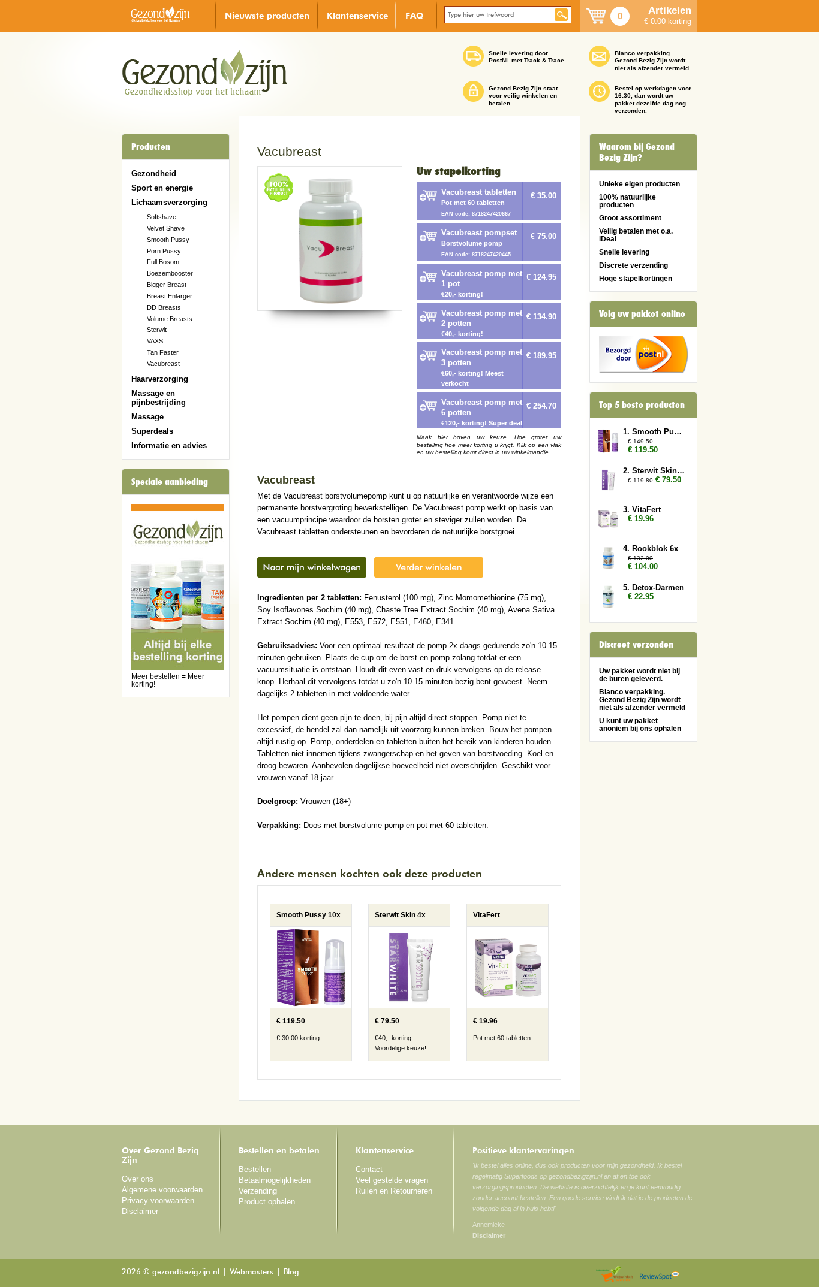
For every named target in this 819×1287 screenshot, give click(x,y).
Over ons (137, 1178)
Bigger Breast (166, 284)
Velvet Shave (166, 228)
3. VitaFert (642, 509)
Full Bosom (163, 261)
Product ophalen (267, 1201)
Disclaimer (140, 1211)
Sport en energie (162, 187)
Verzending (258, 1190)
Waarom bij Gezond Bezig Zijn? (637, 152)
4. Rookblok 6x (650, 548)
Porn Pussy (164, 251)
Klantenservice (357, 15)
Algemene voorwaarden (162, 1189)
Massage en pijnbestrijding (158, 398)
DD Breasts (164, 307)
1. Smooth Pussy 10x (654, 431)
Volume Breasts (169, 318)
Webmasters (251, 1272)
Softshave (161, 216)
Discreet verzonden (636, 644)
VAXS (155, 341)
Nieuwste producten (267, 15)
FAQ (414, 15)
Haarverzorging (159, 378)
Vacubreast (163, 363)
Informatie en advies (169, 445)
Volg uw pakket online (642, 314)
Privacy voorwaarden (158, 1200)
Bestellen (255, 1169)
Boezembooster (170, 273)
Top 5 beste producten (642, 405)
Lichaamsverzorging (169, 202)
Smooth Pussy (168, 239)
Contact (369, 1169)
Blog (291, 1272)
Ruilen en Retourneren (394, 1190)
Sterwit (157, 329)
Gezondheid (153, 173)
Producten (150, 146)
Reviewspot (659, 1275)
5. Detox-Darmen (653, 587)
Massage (147, 416)
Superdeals (152, 431)
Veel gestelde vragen (392, 1180)
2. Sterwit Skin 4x (654, 470)
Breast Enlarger (169, 296)
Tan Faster (163, 352)
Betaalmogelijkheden (275, 1180)
